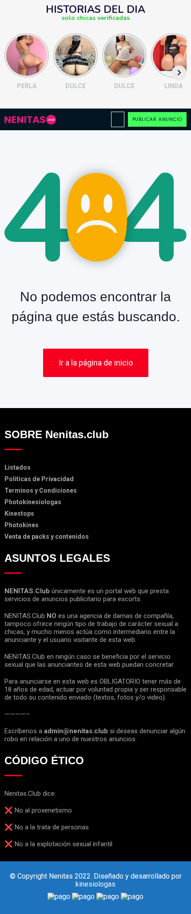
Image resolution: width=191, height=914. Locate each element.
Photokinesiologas (32, 502)
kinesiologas (95, 884)
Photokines (21, 525)
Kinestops (19, 513)
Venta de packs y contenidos (46, 536)
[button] (117, 119)
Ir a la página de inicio (96, 362)
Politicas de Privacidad (39, 478)
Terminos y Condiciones (40, 490)
